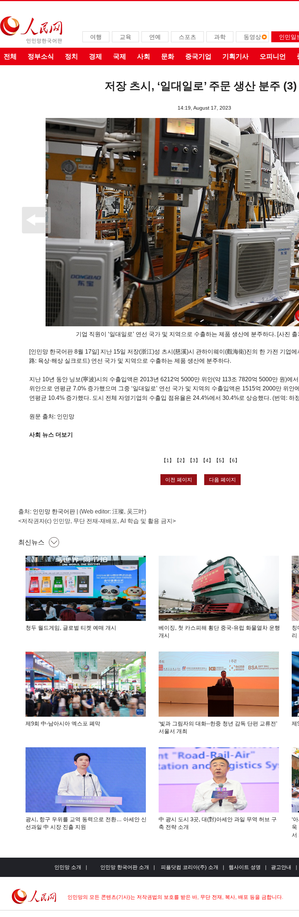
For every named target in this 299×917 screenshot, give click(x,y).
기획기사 (235, 56)
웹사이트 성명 (245, 867)
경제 (95, 56)
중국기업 (198, 56)
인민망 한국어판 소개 (124, 867)
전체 (10, 56)
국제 (119, 56)
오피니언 (273, 56)
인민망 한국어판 (54, 511)
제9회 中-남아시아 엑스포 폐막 (63, 723)
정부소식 (41, 56)
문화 (167, 56)
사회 (143, 56)
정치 (71, 56)
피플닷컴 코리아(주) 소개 (188, 867)
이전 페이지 (178, 480)
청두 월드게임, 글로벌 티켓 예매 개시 (71, 628)
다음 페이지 (222, 480)
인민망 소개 (67, 867)
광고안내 (281, 867)
